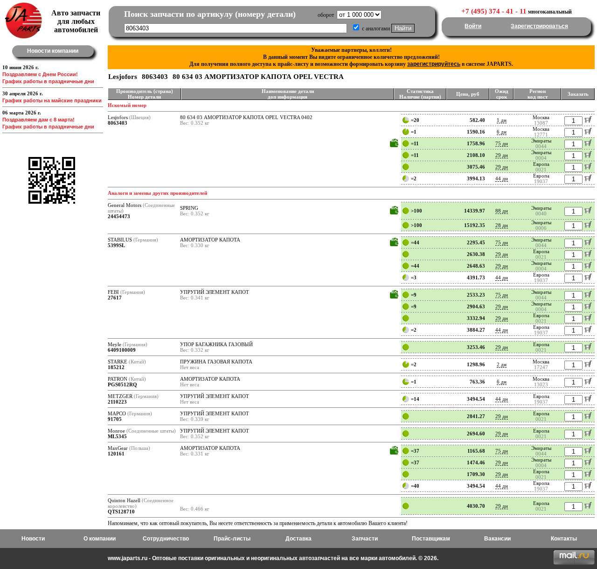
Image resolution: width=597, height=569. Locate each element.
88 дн (501, 210)
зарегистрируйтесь (433, 64)
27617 (115, 297)
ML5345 (117, 436)
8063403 (117, 123)
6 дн (502, 132)
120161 (116, 453)
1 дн (502, 120)
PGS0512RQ (122, 384)
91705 (115, 419)
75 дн (501, 143)
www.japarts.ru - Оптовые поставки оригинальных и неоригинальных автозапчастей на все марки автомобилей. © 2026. (273, 558)
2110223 (117, 402)
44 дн (501, 178)
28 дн (501, 225)
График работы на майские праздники (52, 100)
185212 (116, 367)
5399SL (116, 245)
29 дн (501, 155)
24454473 (119, 216)
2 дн (502, 364)
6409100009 (122, 350)
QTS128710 (121, 511)
